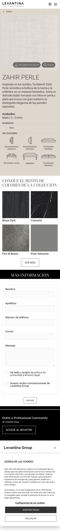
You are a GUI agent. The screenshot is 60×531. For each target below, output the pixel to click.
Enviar (30, 400)
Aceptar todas (31, 510)
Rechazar (30, 518)
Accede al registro (19, 429)
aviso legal (33, 375)
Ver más (30, 262)
